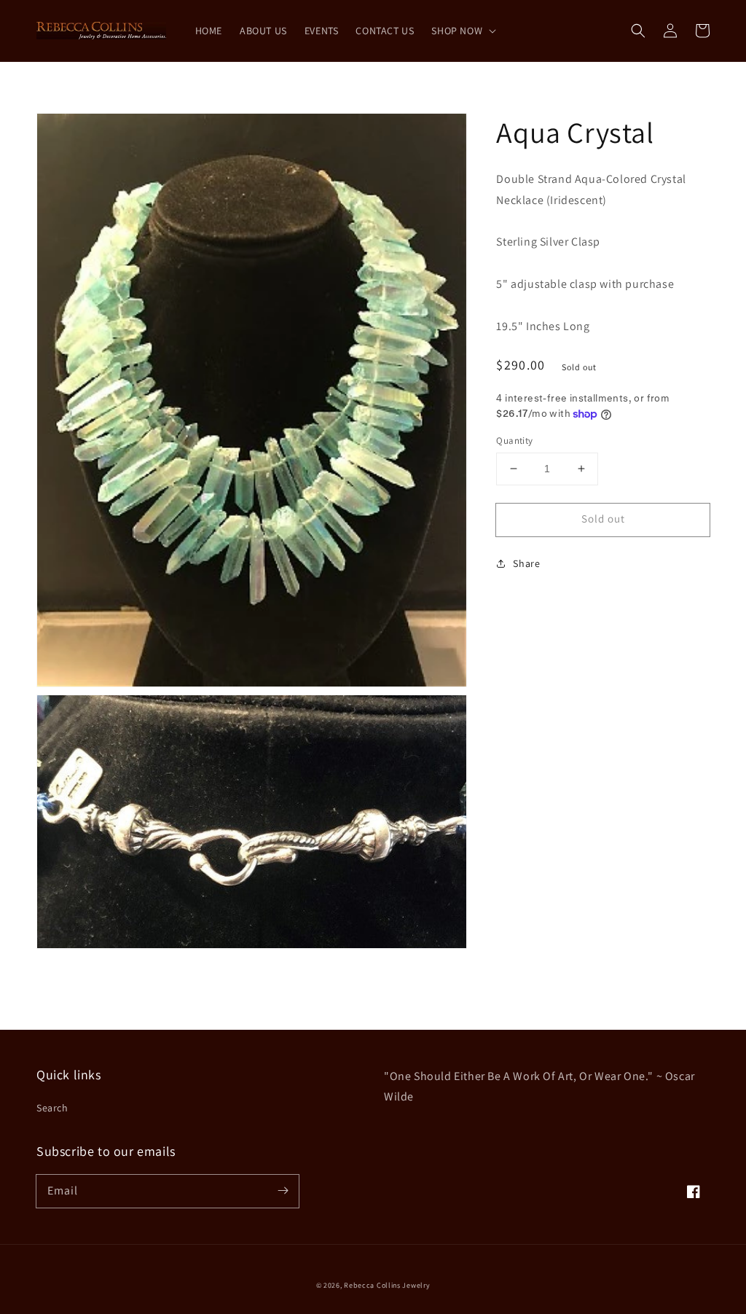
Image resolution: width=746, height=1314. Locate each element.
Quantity (514, 440)
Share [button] (526, 563)
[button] (638, 31)
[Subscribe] (283, 1191)
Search (52, 1107)
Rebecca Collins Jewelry (387, 1285)
